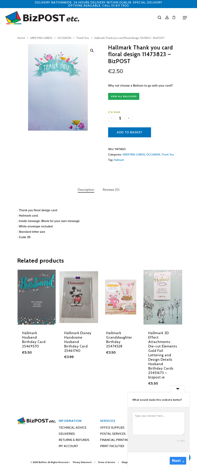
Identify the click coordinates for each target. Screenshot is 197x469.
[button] (91, 50)
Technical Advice (72, 427)
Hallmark (119, 160)
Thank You (82, 38)
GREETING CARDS (41, 38)
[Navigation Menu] (185, 18)
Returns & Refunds (74, 440)
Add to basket (129, 132)
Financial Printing (115, 440)
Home (21, 38)
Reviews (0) (111, 190)
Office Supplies (112, 427)
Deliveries (67, 434)
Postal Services (113, 434)
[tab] (86, 189)
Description (86, 190)
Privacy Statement (82, 462)
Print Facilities (112, 446)
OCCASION (64, 38)
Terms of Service (106, 462)
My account (68, 446)
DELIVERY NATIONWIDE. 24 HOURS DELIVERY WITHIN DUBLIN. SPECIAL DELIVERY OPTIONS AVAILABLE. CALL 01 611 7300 (98, 4)
